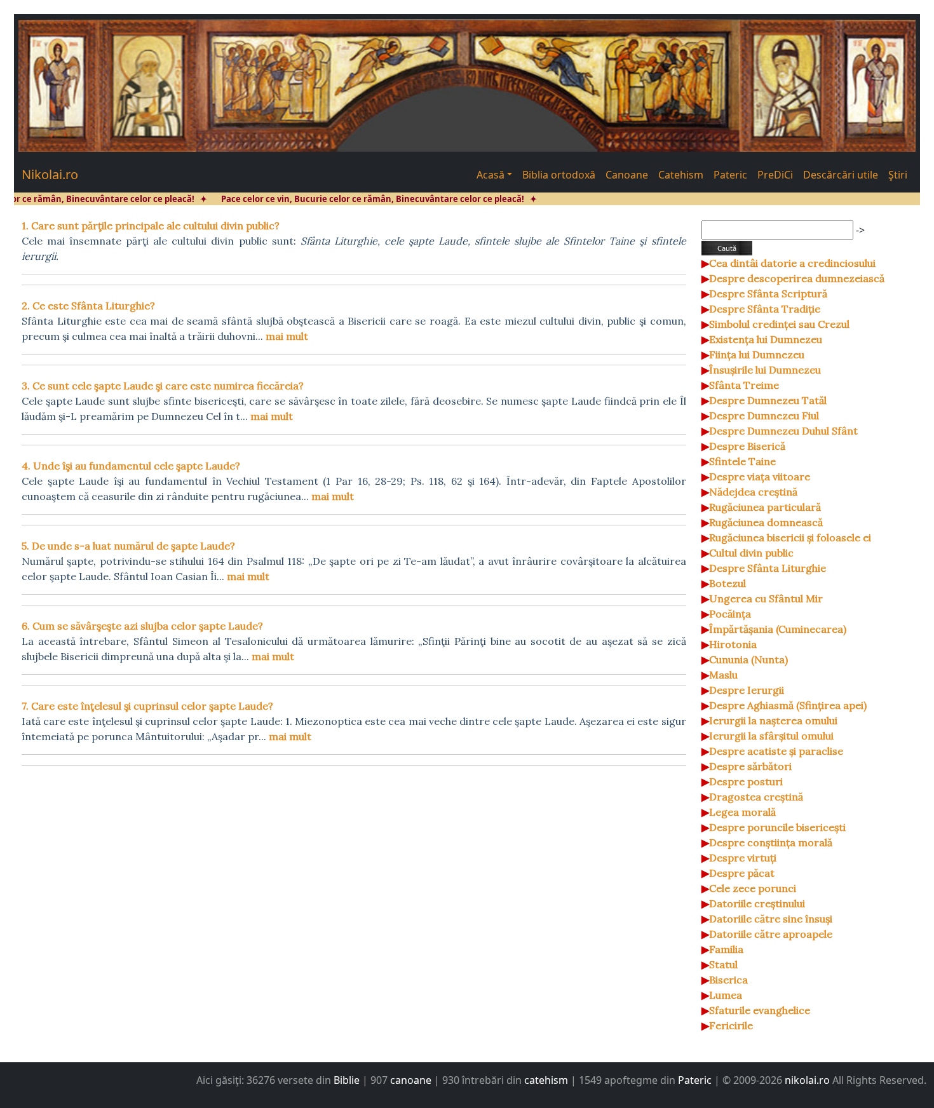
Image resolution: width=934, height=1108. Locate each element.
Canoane (627, 175)
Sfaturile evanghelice (759, 1010)
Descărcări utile (840, 175)
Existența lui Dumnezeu (765, 339)
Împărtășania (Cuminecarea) (777, 629)
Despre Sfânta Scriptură (768, 293)
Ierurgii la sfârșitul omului (771, 735)
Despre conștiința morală (770, 842)
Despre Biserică (747, 446)
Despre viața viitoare (759, 476)
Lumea (725, 995)
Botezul (727, 583)
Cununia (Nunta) (748, 659)
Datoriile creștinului (757, 903)
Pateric (730, 175)
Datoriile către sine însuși (770, 918)
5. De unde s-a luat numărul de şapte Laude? (128, 545)
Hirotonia (733, 644)
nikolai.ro (807, 1080)
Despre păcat (742, 873)
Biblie (347, 1080)
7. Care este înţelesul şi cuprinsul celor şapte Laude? (147, 705)
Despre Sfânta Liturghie (767, 568)
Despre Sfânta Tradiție (764, 308)
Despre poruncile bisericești (777, 827)
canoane (410, 1080)
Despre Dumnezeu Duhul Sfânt (783, 430)
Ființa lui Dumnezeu (756, 354)
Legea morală (742, 812)
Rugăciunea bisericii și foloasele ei (790, 537)
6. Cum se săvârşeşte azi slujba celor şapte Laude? (142, 625)
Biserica (728, 979)
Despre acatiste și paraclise (776, 751)
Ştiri (897, 175)
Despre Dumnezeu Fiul (764, 415)
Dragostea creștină (756, 796)
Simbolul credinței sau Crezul (779, 324)
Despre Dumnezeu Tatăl (768, 400)
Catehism (680, 175)
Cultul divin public (751, 552)
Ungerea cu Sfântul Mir (766, 598)
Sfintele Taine (742, 461)
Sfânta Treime (744, 385)
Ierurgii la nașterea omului (773, 720)
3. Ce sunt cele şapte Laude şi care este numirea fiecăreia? (163, 385)
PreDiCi (775, 175)
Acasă (490, 175)
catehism (546, 1080)
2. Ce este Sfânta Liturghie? (88, 305)
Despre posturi (746, 781)
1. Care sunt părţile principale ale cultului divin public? (151, 225)
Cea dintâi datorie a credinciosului (792, 263)
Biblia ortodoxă (558, 175)
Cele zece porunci (752, 888)
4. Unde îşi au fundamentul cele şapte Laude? (131, 465)
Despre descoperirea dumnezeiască (796, 278)
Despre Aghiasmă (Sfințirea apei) (788, 705)
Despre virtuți (742, 857)
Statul (723, 964)
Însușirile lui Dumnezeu (765, 369)
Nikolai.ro (50, 174)
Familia (726, 949)
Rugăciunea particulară (765, 507)
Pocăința (730, 613)
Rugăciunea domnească (766, 522)
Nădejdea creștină (753, 491)
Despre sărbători (750, 766)
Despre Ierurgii (746, 690)
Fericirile (731, 1025)
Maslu (723, 674)
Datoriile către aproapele (770, 934)
